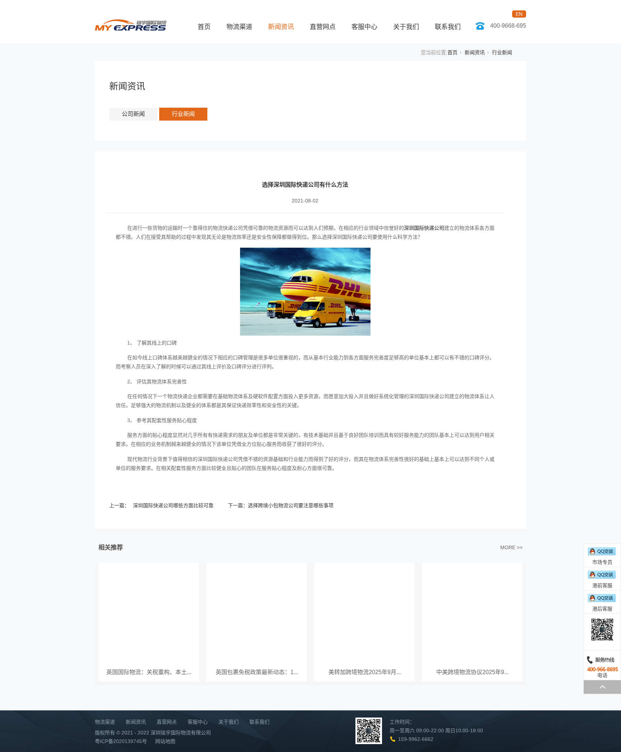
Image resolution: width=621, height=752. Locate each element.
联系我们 (448, 27)
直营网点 (323, 27)
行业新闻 (502, 52)
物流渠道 (239, 27)
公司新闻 (133, 114)
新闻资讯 (281, 27)
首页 (204, 27)
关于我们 (406, 27)
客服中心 (364, 27)
